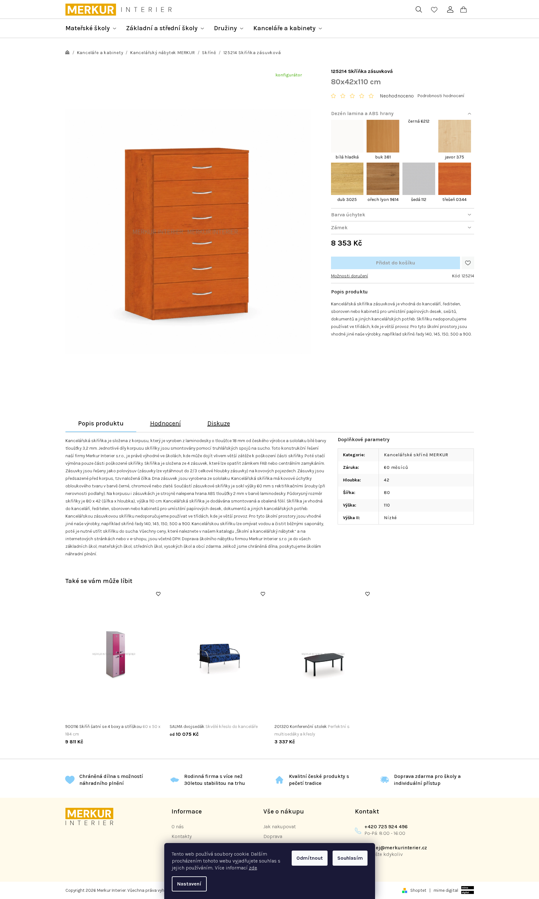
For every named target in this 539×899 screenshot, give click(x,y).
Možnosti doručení (349, 276)
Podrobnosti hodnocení (441, 95)
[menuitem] (90, 28)
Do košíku (395, 263)
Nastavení (189, 884)
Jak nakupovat (279, 827)
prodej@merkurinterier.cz (395, 848)
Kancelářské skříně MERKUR (416, 455)
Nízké (390, 517)
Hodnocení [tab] (165, 423)
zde (253, 868)
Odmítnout (309, 858)
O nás (177, 827)
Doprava (272, 836)
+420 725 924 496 (385, 827)
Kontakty (181, 836)
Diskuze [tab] (218, 423)
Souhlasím (350, 858)
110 (387, 505)
